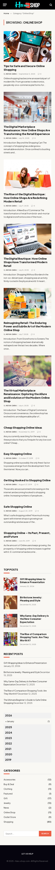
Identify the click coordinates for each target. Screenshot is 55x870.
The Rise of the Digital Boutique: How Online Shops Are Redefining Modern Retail (25, 197)
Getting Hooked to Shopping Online (27, 480)
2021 (8, 748)
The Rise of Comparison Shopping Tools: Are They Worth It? (34, 637)
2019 (8, 759)
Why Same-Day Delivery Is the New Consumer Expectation (34, 618)
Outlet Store (10, 817)
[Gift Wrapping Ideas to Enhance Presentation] (10, 584)
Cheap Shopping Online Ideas (23, 427)
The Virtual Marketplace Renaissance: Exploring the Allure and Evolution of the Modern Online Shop (27, 396)
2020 (8, 754)
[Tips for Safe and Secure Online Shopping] (27, 46)
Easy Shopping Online (18, 453)
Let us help (27, 854)
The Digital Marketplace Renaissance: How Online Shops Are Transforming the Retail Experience (27, 130)
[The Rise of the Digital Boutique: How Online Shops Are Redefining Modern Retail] (27, 174)
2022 (8, 743)
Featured (8, 793)
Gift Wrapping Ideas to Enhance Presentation (25, 663)
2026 (8, 715)
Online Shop (9, 812)
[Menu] (5, 4)
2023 (8, 738)
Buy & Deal (9, 784)
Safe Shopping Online (18, 506)
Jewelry (7, 803)
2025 (8, 727)
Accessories (9, 779)
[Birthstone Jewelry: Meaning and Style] (10, 602)
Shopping (8, 821)
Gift (6, 798)
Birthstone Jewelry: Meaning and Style (22, 672)
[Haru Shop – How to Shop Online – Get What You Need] (27, 5)
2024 (8, 732)
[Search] (50, 4)
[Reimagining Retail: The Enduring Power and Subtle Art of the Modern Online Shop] (27, 303)
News (6, 807)
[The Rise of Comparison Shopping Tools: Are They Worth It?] (10, 639)
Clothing (8, 789)
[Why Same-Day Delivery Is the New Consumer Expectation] (10, 621)
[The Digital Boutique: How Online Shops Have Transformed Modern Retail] (27, 239)
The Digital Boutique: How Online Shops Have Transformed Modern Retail (25, 262)
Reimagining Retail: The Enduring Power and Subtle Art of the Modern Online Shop (27, 326)
